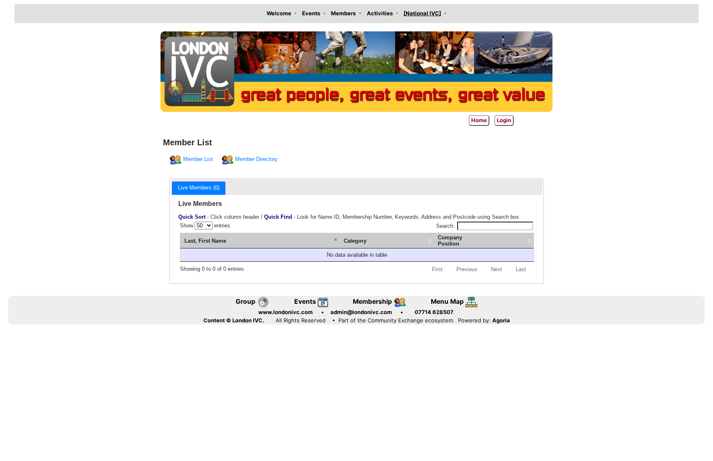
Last (521, 269)
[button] (281, 14)
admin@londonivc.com (361, 312)
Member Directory (256, 159)
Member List (198, 159)
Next (496, 269)
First (437, 269)
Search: (445, 226)
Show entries (205, 225)
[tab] (198, 188)
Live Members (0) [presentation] (199, 187)
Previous (466, 269)
